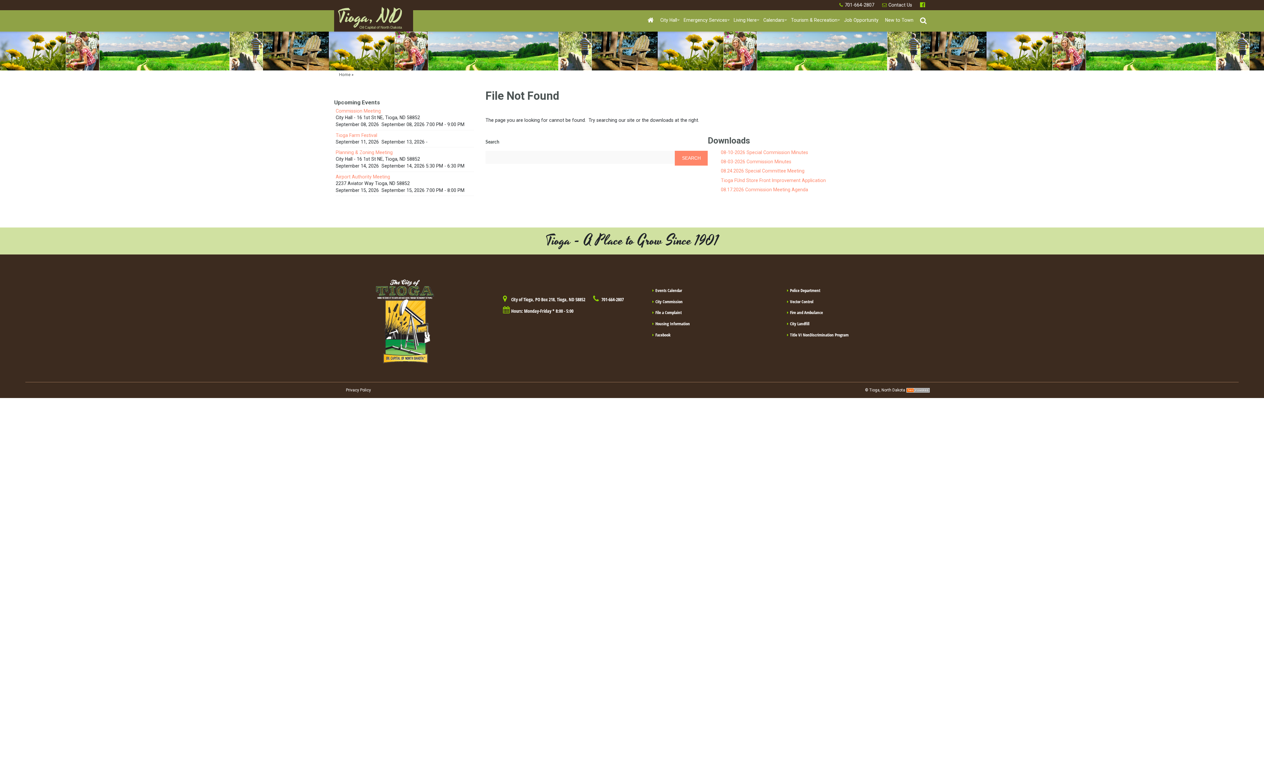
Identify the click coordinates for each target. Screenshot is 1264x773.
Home (345, 74)
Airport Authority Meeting (363, 176)
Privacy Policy (358, 390)
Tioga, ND (369, 20)
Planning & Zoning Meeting (364, 152)
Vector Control (801, 302)
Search (492, 142)
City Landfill (799, 324)
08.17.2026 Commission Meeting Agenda (764, 189)
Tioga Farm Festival (356, 135)
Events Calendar (668, 290)
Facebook (923, 5)
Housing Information (672, 324)
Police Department (805, 290)
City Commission (669, 302)
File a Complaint (668, 312)
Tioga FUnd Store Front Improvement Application (773, 180)
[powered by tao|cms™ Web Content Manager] (918, 390)
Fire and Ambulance (806, 312)
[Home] (650, 20)
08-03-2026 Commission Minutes (756, 161)
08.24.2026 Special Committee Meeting (762, 170)
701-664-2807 (859, 5)
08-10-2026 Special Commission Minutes (764, 152)
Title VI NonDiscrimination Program (819, 335)
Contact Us (900, 5)
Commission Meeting (358, 111)
